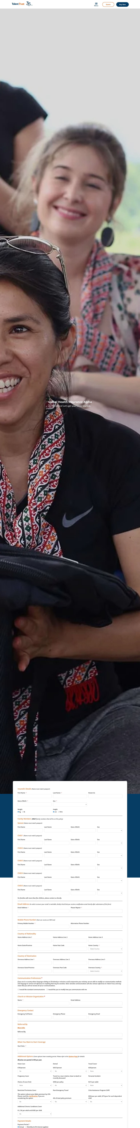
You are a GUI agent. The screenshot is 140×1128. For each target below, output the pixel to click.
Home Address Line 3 (95, 937)
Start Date (21, 1046)
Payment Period (23, 1124)
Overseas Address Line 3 (96, 959)
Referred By (22, 1032)
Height (55, 809)
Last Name (56, 793)
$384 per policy (58, 1082)
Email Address (22, 908)
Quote (108, 4)
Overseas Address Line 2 (61, 959)
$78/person (21, 1068)
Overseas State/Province (26, 968)
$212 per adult (93, 1082)
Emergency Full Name (25, 1014)
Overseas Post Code (60, 968)
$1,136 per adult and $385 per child (30, 1110)
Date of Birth (22, 801)
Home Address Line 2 (60, 937)
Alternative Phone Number (80, 923)
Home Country (93, 945)
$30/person (92, 1068)
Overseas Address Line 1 (26, 959)
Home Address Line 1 (25, 937)
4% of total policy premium (62, 1098)
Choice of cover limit (24, 1082)
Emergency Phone (59, 1014)
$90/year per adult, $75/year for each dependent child (105, 1097)
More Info (21, 1028)
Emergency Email (94, 1014)
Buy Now (122, 4)
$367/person (57, 1068)
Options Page (73, 1056)
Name (20, 1000)
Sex (54, 801)
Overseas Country (94, 968)
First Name (21, 793)
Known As (91, 793)
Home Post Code (58, 945)
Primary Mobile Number (26, 923)
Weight (20, 809)
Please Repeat (75, 908)
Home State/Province (25, 945)
